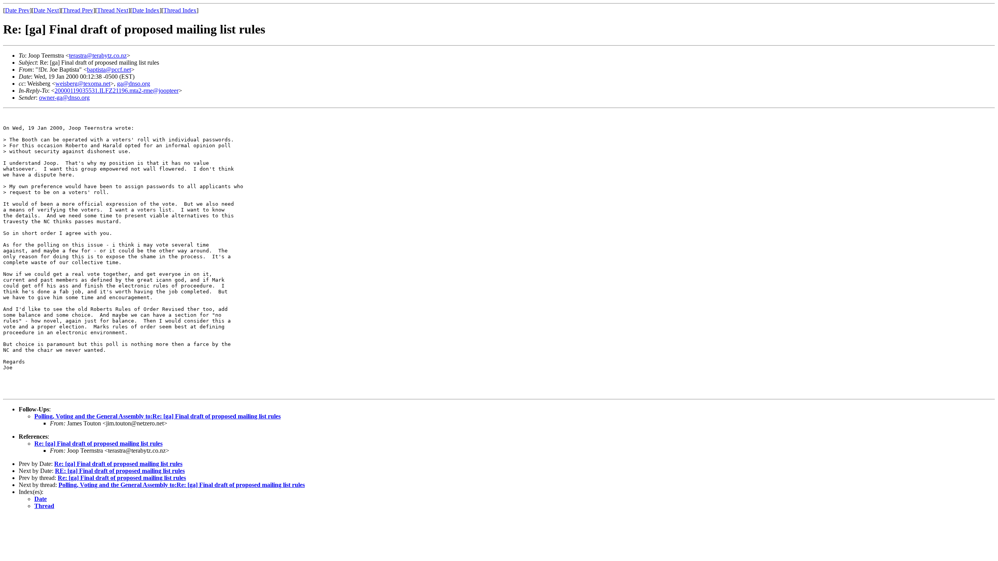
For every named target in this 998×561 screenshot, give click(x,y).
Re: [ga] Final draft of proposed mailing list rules (98, 443)
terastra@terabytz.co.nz (98, 55)
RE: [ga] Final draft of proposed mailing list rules (120, 471)
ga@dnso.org (133, 83)
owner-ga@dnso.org (64, 97)
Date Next (46, 10)
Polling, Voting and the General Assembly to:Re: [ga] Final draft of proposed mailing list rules (157, 416)
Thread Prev (78, 10)
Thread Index (179, 10)
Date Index (145, 10)
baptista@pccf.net (109, 69)
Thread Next (112, 10)
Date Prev (17, 10)
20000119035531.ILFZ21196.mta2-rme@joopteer (117, 90)
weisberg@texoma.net (82, 83)
